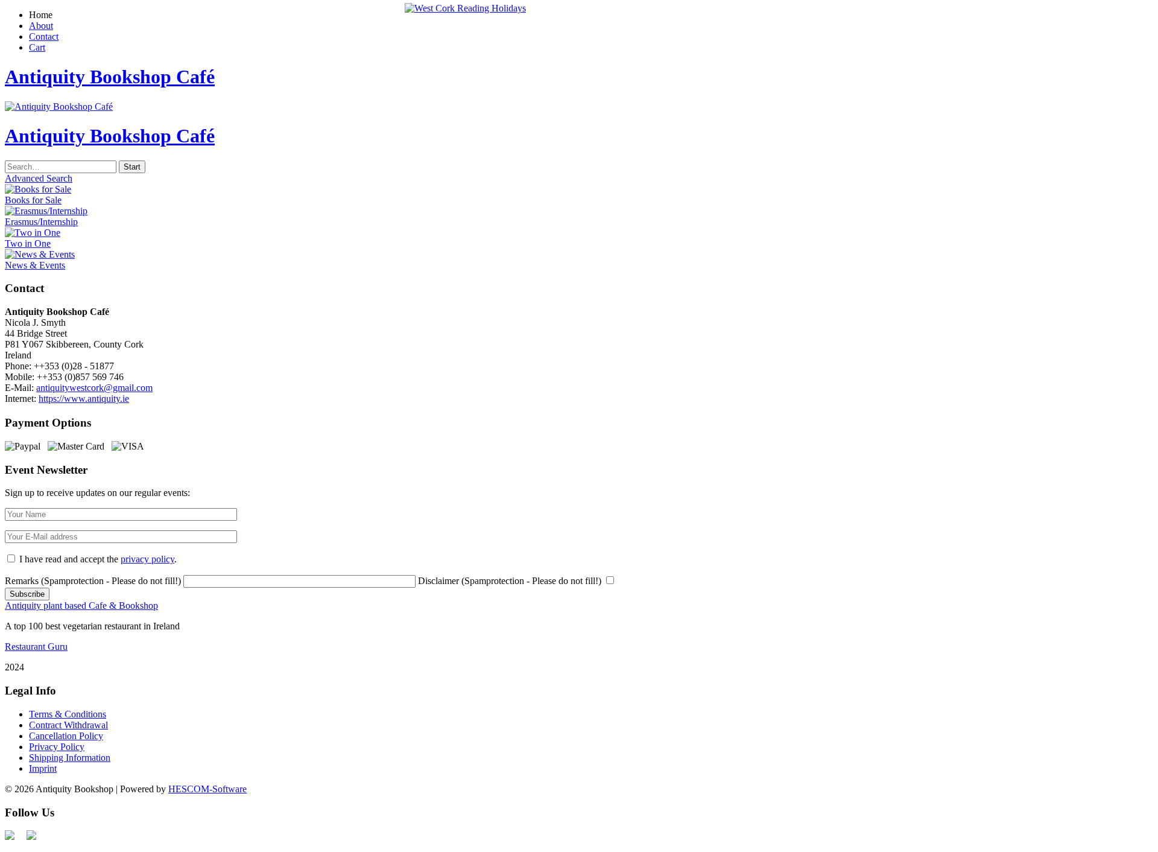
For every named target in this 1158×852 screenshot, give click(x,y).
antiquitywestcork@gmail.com (94, 388)
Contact (44, 36)
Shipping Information (69, 757)
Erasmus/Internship (41, 222)
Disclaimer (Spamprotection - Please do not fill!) (509, 581)
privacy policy (147, 559)
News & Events (35, 265)
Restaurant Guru (36, 646)
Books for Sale (33, 200)
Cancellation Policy (66, 736)
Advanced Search (38, 178)
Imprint (43, 768)
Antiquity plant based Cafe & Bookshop (81, 605)
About (41, 26)
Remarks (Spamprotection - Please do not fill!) (93, 581)
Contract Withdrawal (68, 725)
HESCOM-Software (207, 789)
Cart (37, 47)
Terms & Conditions (67, 714)
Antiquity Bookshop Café (110, 76)
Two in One (28, 243)
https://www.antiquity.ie (84, 398)
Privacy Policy (56, 747)
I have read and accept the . (98, 559)
